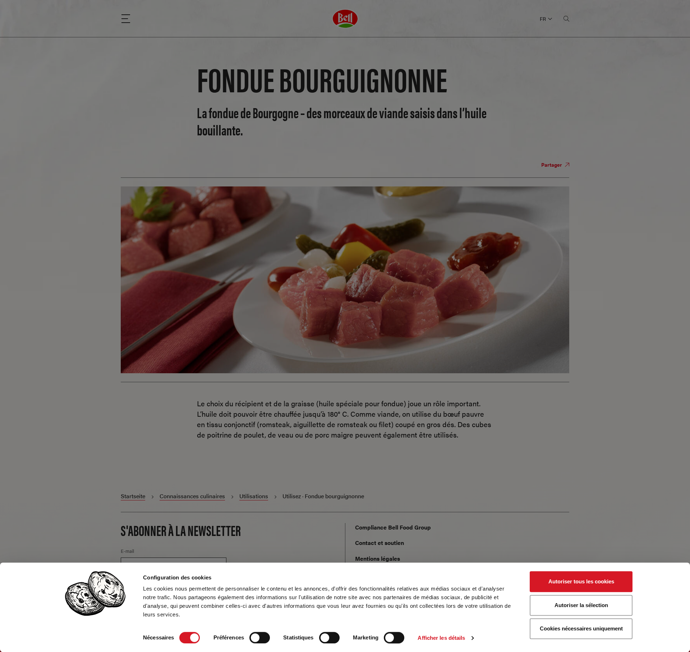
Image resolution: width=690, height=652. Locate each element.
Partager (552, 164)
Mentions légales (377, 558)
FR (543, 18)
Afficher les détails (441, 638)
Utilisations (253, 496)
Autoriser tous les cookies (581, 581)
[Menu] (126, 18)
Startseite (133, 496)
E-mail (127, 551)
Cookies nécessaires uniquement (581, 628)
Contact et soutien (379, 542)
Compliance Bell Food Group (393, 527)
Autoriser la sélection (581, 605)
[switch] (259, 637)
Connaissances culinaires (192, 496)
